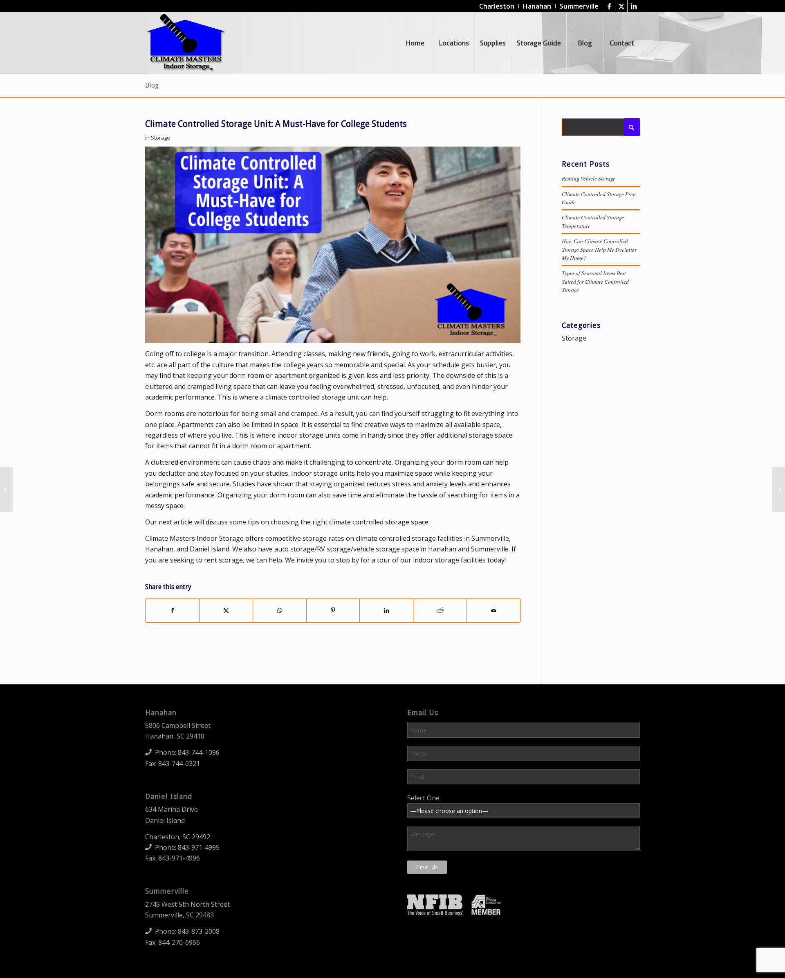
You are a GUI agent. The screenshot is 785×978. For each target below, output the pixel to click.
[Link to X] (621, 6)
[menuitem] (497, 6)
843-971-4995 (199, 847)
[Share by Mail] (493, 610)
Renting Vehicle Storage (588, 178)
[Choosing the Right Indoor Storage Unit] (778, 489)
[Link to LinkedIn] (634, 6)
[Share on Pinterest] (333, 610)
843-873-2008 (199, 931)
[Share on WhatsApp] (279, 610)
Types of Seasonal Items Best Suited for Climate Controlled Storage (595, 281)
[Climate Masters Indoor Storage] (186, 43)
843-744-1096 (199, 752)
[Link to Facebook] (609, 6)
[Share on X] (226, 610)
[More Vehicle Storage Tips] (6, 489)
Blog (152, 85)
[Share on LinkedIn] (386, 610)
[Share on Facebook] (172, 610)
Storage (160, 137)
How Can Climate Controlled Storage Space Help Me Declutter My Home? (599, 249)
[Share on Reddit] (440, 610)
